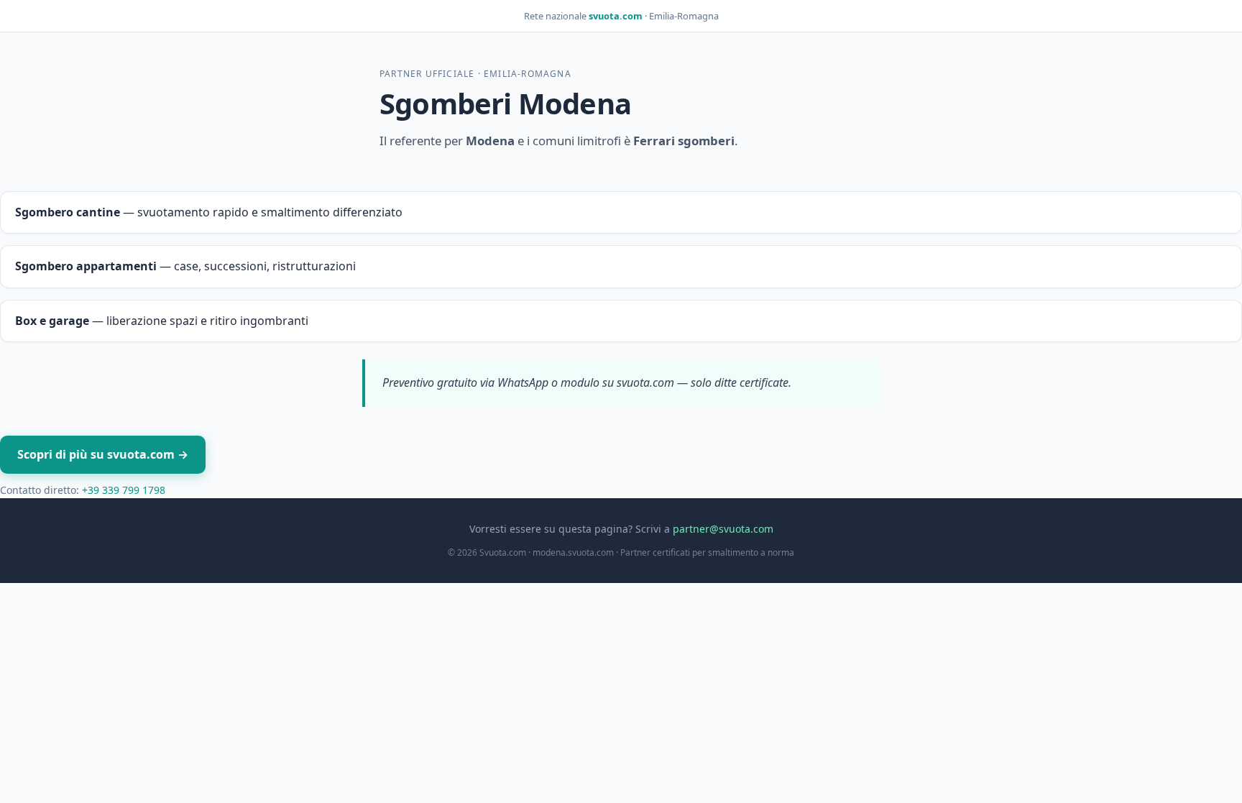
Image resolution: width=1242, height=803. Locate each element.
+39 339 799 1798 (123, 490)
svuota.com (616, 15)
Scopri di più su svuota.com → (102, 454)
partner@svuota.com (723, 529)
